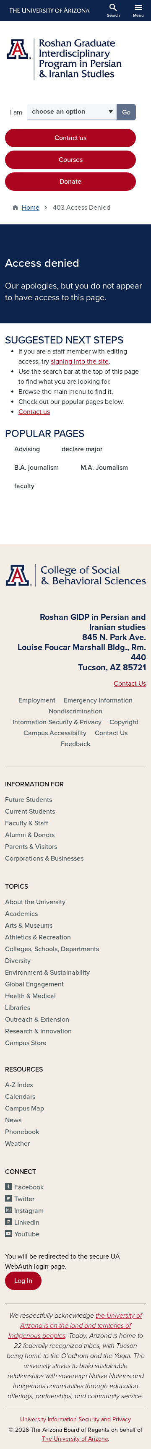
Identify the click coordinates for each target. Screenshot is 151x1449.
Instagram (29, 1211)
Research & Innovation (38, 1031)
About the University (35, 902)
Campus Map (24, 1108)
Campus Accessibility (54, 733)
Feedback (75, 744)
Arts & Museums (28, 925)
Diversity (18, 961)
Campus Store (26, 1043)
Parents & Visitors (31, 847)
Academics (21, 914)
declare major (82, 449)
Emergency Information (98, 700)
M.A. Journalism (104, 467)
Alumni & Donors (30, 835)
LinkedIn (26, 1222)
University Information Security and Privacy (75, 1419)
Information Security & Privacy (57, 722)
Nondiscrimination (75, 711)
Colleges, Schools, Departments (52, 949)
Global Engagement (34, 984)
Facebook (29, 1187)
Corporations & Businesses (44, 858)
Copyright (123, 722)
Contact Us (130, 683)
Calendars (20, 1097)
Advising (27, 449)
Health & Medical (30, 996)
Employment (36, 700)
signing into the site (80, 361)
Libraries (17, 1008)
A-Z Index (19, 1085)
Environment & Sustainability (47, 972)
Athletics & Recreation (38, 937)
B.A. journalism (36, 467)
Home (30, 207)
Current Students (30, 811)
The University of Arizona (75, 1438)
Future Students (28, 800)
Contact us (70, 138)
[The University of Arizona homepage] (49, 10)
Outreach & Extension (37, 1019)
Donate (70, 181)
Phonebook (22, 1132)
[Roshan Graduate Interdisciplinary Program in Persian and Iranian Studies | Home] (75, 59)
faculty (24, 486)
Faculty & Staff (26, 823)
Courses (71, 160)
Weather (17, 1143)
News (13, 1120)
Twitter (24, 1199)
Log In (23, 1281)
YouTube (26, 1234)
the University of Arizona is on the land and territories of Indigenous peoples (75, 1325)
